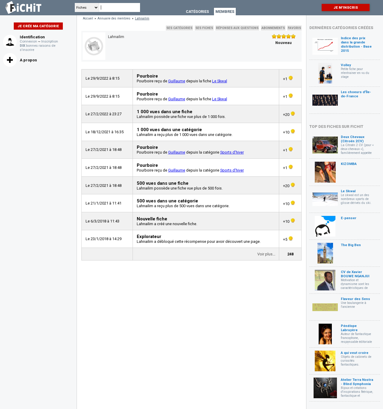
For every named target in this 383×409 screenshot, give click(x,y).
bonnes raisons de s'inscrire (37, 47)
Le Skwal (219, 81)
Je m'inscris (346, 7)
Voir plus (265, 254)
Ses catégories (179, 28)
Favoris (294, 28)
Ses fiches (204, 28)
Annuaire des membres (114, 18)
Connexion (28, 41)
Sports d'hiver (232, 152)
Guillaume (176, 81)
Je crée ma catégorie (38, 26)
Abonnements (273, 28)
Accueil (88, 18)
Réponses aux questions (237, 28)
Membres (224, 11)
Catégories (197, 11)
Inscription (49, 41)
